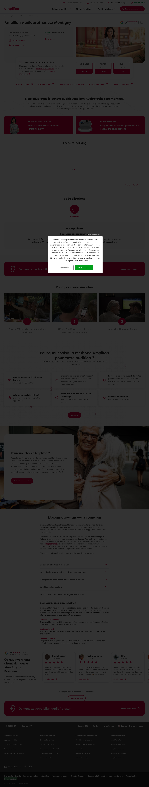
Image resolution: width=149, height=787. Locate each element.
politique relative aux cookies (76, 260)
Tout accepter (84, 268)
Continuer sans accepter (91, 234)
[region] (75, 254)
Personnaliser (66, 268)
